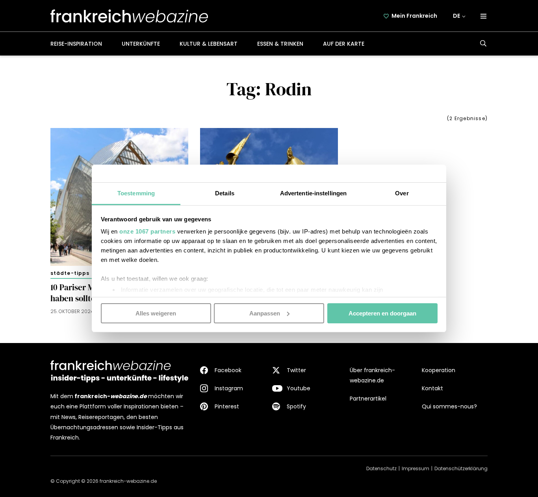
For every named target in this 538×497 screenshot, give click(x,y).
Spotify (296, 406)
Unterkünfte (141, 44)
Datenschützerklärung (461, 468)
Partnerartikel (368, 398)
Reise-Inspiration (76, 44)
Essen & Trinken (280, 44)
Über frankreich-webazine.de (372, 375)
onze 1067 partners (147, 231)
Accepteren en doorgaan (382, 313)
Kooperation (438, 370)
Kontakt (432, 388)
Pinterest (227, 406)
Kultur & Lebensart (208, 44)
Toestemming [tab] (136, 193)
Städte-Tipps (69, 273)
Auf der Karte (343, 44)
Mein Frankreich (414, 16)
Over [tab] (401, 193)
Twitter (296, 370)
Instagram (229, 388)
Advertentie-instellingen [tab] (313, 193)
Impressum (415, 468)
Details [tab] (224, 193)
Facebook (228, 370)
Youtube (298, 388)
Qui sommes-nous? (449, 406)
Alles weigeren (155, 313)
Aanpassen (264, 313)
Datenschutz (381, 468)
